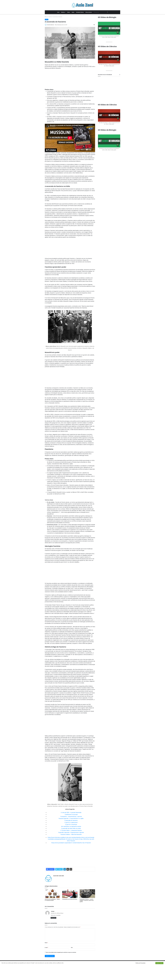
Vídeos (68, 12)
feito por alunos (88, 12)
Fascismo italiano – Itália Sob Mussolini (71, 834)
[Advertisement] (70, 80)
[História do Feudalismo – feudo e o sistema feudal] (52, 893)
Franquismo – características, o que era (71, 816)
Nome (46, 942)
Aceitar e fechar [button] (159, 963)
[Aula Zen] (82, 5)
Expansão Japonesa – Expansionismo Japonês (71, 832)
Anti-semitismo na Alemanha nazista (71, 826)
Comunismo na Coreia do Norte (69, 899)
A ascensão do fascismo (71, 820)
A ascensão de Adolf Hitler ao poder (71, 828)
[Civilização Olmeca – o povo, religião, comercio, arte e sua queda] (87, 893)
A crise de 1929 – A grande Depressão (71, 812)
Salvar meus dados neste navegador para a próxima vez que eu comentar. (61, 952)
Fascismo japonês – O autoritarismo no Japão (71, 818)
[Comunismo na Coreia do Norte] (70, 893)
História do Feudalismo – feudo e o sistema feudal (52, 900)
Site (72, 947)
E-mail (46, 947)
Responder (53, 917)
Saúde (73, 12)
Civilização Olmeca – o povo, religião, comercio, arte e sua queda (87, 900)
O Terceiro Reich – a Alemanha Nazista (71, 830)
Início (58, 12)
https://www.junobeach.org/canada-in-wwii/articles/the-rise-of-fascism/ (71, 842)
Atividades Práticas (80, 12)
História (50, 16)
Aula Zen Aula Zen (50, 24)
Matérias (63, 12)
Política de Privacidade (140, 963)
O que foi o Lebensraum (71, 822)
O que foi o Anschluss (71, 824)
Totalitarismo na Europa (71, 814)
